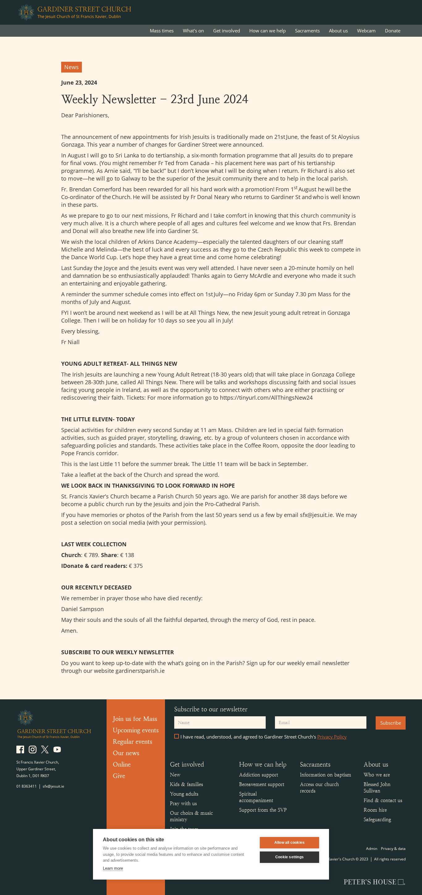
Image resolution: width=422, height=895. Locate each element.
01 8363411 (26, 786)
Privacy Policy (332, 737)
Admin (371, 848)
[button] (193, 31)
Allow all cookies (289, 842)
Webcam (366, 30)
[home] (74, 12)
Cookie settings (289, 857)
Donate (392, 30)
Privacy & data (393, 848)
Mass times (162, 30)
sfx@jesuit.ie (53, 786)
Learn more (113, 868)
